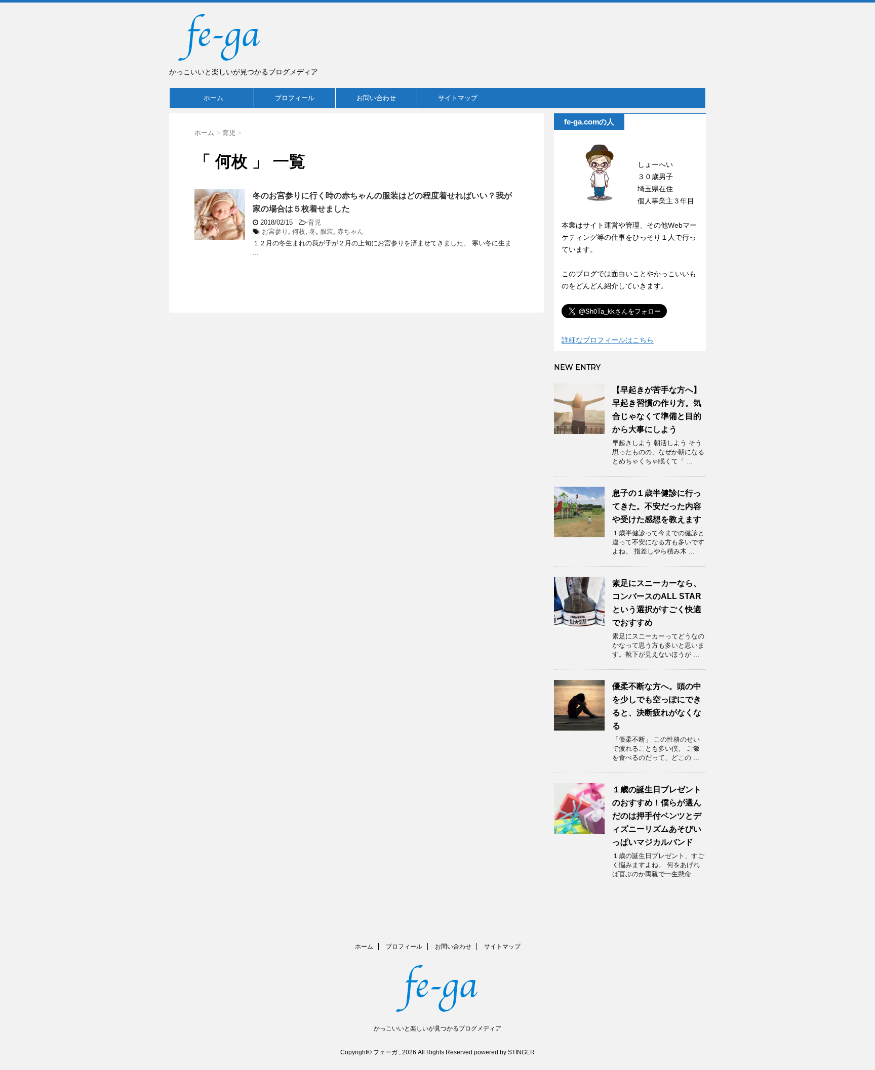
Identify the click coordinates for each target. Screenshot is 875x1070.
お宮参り (275, 231)
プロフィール (294, 98)
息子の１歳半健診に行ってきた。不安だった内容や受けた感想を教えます (656, 506)
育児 (314, 222)
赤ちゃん (350, 231)
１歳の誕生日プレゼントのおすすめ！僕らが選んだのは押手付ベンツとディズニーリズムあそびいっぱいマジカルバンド (656, 815)
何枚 (298, 231)
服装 (326, 231)
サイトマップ (458, 98)
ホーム (213, 98)
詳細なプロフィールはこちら (608, 340)
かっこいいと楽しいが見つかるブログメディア (437, 1028)
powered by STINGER (504, 1052)
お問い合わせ (376, 98)
